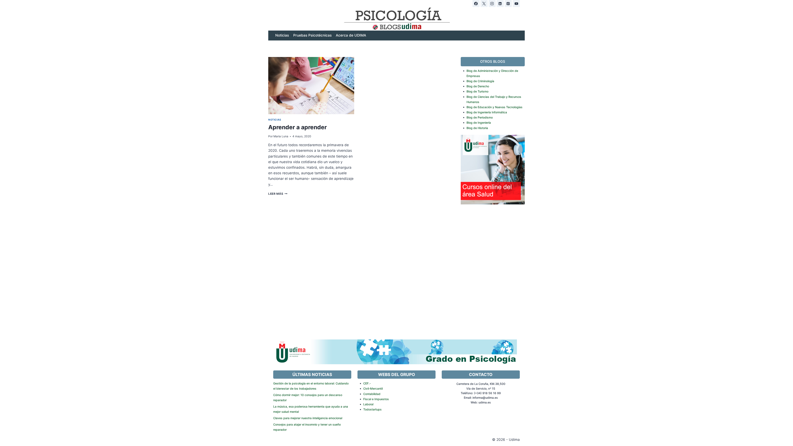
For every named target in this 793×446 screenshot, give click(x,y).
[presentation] (311, 85)
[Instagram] (492, 3)
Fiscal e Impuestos (376, 399)
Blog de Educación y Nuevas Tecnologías (494, 107)
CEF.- (367, 383)
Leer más (277, 193)
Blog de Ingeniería (479, 122)
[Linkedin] (500, 3)
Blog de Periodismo (480, 117)
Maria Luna (280, 136)
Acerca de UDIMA (351, 35)
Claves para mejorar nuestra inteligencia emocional (307, 418)
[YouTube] (516, 3)
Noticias (282, 35)
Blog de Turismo (477, 91)
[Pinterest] (508, 3)
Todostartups (372, 409)
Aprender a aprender (297, 127)
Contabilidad (371, 394)
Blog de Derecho (478, 86)
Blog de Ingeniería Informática (487, 112)
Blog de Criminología (480, 81)
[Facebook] (476, 3)
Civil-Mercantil (373, 388)
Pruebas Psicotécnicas (312, 35)
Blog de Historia (477, 128)
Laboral (368, 404)
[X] (484, 3)
